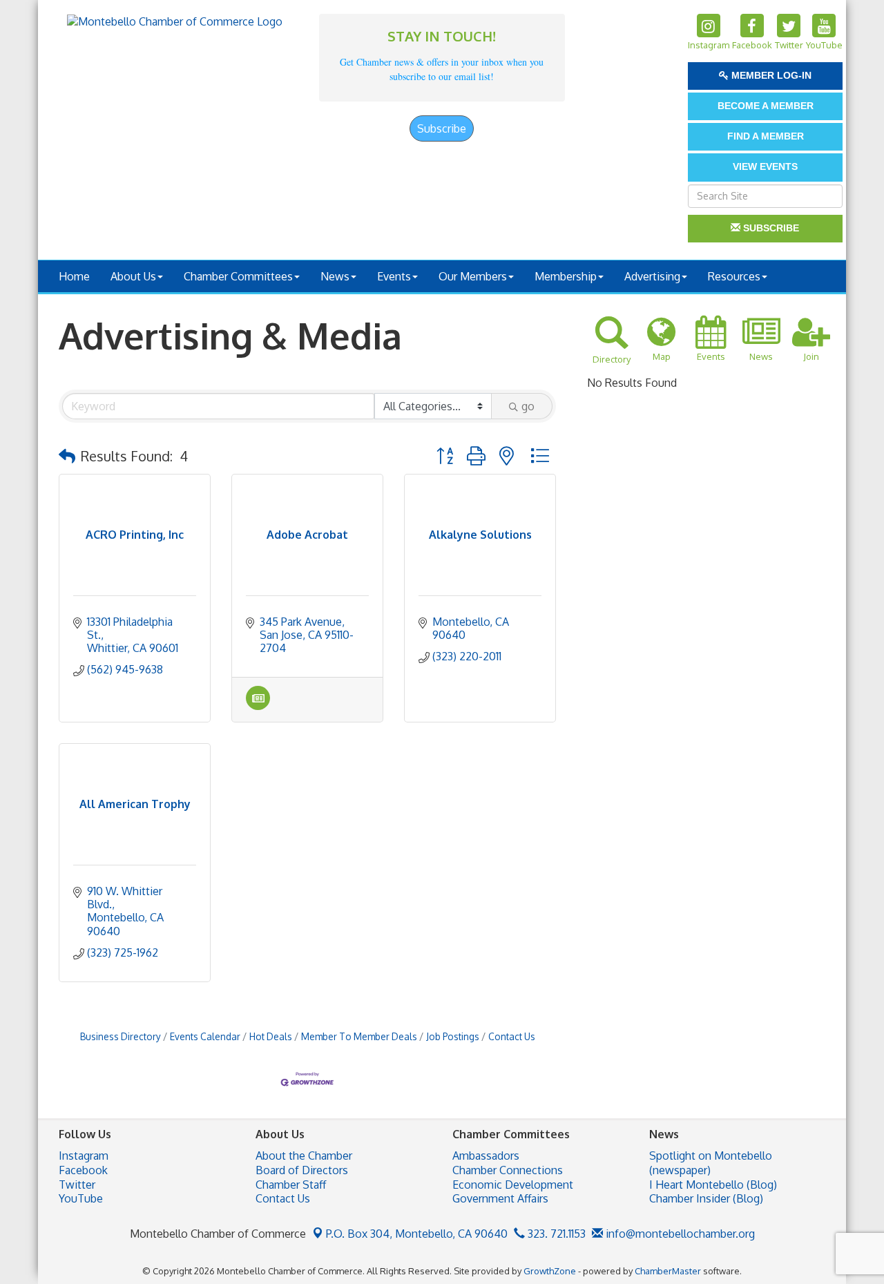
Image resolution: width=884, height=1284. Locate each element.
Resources (734, 276)
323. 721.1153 (555, 1233)
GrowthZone (549, 1270)
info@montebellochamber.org (679, 1233)
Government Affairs (500, 1198)
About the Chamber (304, 1155)
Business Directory (120, 1036)
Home (74, 276)
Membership (566, 276)
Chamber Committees (238, 276)
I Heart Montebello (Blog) (713, 1184)
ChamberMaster (668, 1270)
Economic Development (512, 1184)
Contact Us (511, 1036)
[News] (258, 706)
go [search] (528, 406)
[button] (67, 455)
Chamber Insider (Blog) (706, 1198)
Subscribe (441, 128)
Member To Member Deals (359, 1036)
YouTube (81, 1198)
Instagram (83, 1155)
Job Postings (452, 1036)
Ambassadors (485, 1155)
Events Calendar (205, 1036)
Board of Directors (302, 1170)
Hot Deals (270, 1036)
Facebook (83, 1170)
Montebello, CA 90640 (417, 1233)
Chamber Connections (507, 1170)
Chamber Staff (291, 1184)
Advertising (652, 276)
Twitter (77, 1184)
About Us (133, 276)
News (334, 276)
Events (394, 276)
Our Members (473, 276)
